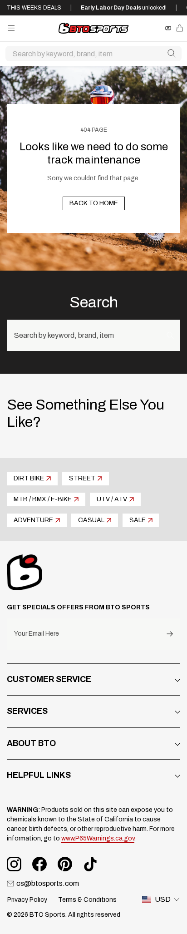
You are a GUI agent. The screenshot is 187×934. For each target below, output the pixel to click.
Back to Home (93, 203)
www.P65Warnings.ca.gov (97, 838)
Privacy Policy (27, 899)
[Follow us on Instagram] (14, 864)
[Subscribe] (169, 634)
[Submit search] (172, 54)
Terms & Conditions (87, 899)
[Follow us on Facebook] (39, 864)
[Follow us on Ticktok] (90, 864)
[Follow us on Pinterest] (65, 864)
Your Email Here (36, 634)
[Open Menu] (11, 27)
